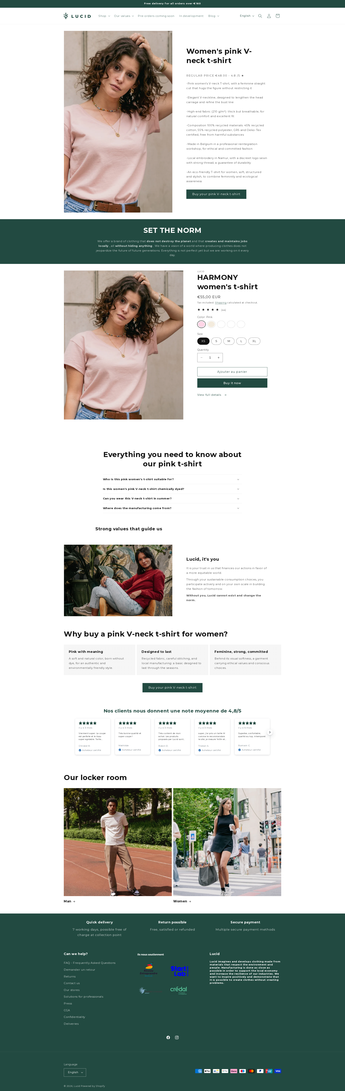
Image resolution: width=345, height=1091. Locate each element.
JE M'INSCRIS (301, 1070)
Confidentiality (74, 1017)
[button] (104, 16)
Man (67, 901)
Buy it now (232, 383)
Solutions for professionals (83, 996)
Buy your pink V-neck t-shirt (216, 194)
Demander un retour (79, 969)
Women (180, 901)
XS (203, 341)
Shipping (220, 302)
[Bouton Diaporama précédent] (75, 732)
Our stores (72, 990)
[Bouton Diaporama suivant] (270, 732)
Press (68, 1003)
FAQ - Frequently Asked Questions (90, 963)
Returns (70, 976)
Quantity (203, 349)
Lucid (77, 1086)
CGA (67, 1010)
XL (254, 341)
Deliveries (71, 1023)
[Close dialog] (337, 1024)
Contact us (72, 983)
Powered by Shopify (93, 1086)
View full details (209, 394)
